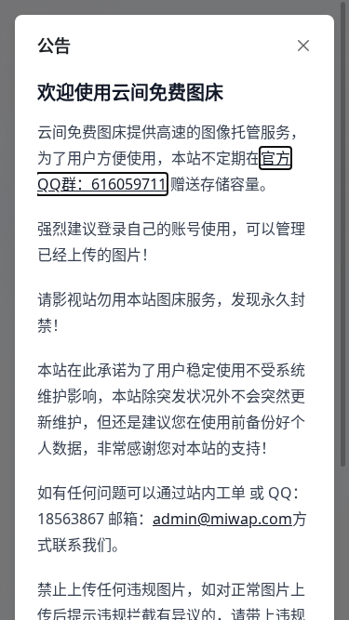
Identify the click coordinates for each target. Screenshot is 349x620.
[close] (303, 45)
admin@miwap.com (222, 518)
